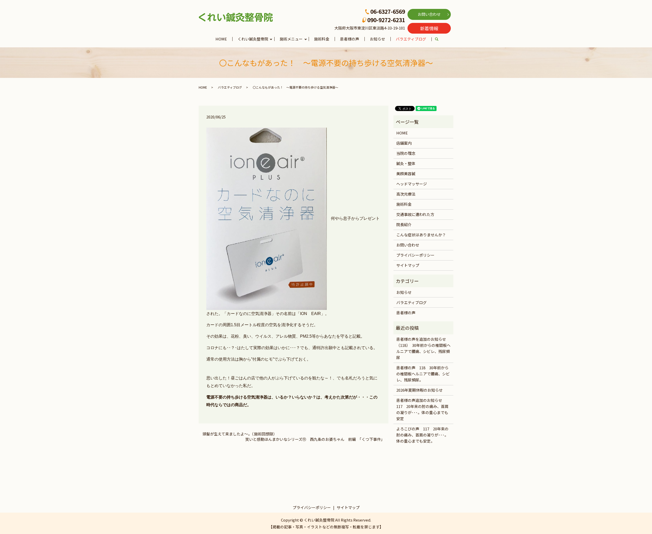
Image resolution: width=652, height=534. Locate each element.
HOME (221, 39)
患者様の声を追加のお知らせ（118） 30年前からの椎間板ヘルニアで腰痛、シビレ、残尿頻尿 (423, 348)
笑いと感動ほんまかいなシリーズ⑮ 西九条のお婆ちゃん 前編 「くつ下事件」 (315, 439)
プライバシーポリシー (415, 255)
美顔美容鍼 (405, 173)
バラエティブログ (411, 39)
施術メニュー (291, 39)
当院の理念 (405, 153)
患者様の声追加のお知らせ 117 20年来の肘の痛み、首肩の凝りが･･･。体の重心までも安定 (422, 409)
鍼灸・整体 (405, 163)
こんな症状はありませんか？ (421, 234)
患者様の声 (349, 39)
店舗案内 (404, 143)
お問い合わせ (429, 14)
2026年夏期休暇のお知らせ (419, 390)
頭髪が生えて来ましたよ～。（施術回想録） (239, 433)
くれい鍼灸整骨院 (253, 39)
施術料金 (321, 39)
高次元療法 (405, 194)
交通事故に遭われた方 (415, 214)
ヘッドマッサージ (411, 183)
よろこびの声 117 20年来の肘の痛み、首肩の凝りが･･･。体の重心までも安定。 (422, 435)
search (439, 39)
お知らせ (377, 39)
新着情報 (429, 28)
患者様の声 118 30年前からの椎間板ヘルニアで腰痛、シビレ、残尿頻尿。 (423, 373)
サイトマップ (407, 265)
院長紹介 (404, 224)
